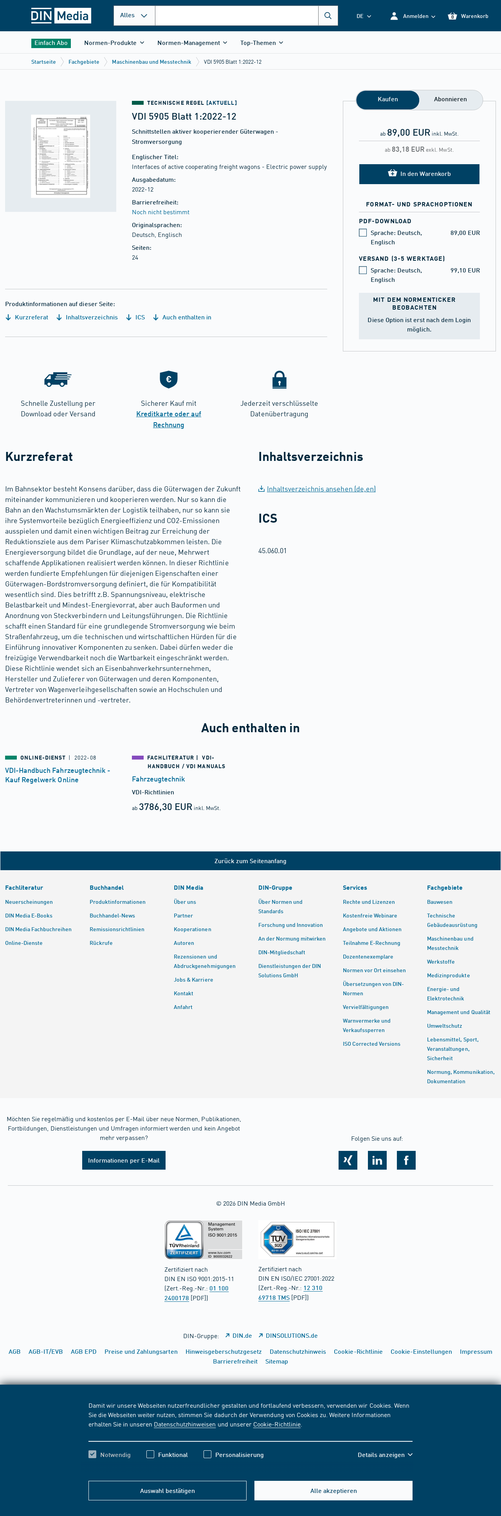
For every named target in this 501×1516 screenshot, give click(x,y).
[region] (251, 1436)
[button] (412, 16)
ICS (139, 317)
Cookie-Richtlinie (277, 1423)
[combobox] (246, 15)
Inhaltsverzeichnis (90, 317)
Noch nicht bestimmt (160, 211)
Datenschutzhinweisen (185, 1423)
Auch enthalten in (186, 317)
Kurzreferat (30, 317)
